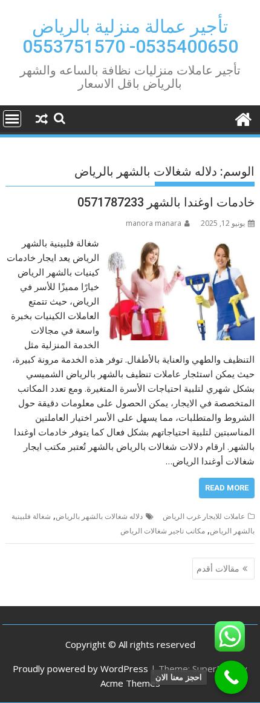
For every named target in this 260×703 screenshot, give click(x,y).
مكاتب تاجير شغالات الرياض (162, 531)
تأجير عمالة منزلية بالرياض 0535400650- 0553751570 (130, 36)
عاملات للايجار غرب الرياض (204, 516)
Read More (227, 487)
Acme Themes (130, 683)
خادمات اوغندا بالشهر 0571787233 (166, 202)
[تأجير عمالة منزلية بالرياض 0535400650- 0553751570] (243, 117)
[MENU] (12, 118)
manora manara (153, 223)
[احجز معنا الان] (231, 677)
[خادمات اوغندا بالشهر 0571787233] (180, 243)
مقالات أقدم (218, 568)
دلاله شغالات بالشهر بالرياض (99, 516)
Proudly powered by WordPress (80, 668)
